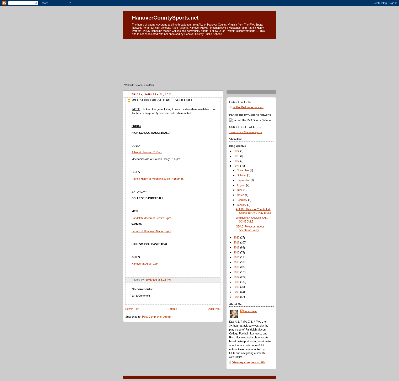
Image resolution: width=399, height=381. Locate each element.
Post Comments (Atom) (156, 316)
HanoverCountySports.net (165, 18)
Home (173, 308)
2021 (237, 166)
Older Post (214, 308)
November (243, 170)
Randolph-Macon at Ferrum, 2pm (151, 218)
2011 (237, 282)
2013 (237, 272)
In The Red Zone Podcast (248, 107)
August (241, 185)
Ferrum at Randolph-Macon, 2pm (151, 231)
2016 (237, 257)
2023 (237, 156)
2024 (237, 151)
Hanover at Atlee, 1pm (145, 263)
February (242, 200)
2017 (237, 252)
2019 (237, 242)
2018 (237, 247)
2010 (237, 287)
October (242, 175)
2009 (237, 292)
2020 (237, 237)
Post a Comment (140, 295)
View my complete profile (248, 362)
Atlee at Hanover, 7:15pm (147, 152)
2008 (237, 297)
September (244, 180)
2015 (237, 262)
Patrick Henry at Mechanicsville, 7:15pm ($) (158, 178)
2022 (237, 161)
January (242, 205)
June (240, 190)
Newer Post (132, 308)
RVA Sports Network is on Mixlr (138, 85)
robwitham (250, 311)
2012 (237, 277)
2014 (237, 267)
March (241, 195)
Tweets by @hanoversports (245, 132)
